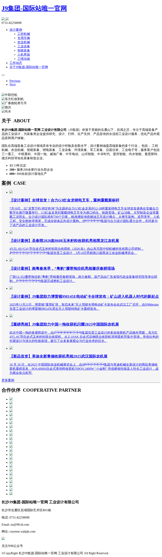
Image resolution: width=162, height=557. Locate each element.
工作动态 (15, 63)
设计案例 (15, 29)
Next (12, 84)
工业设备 (23, 46)
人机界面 (23, 54)
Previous (14, 80)
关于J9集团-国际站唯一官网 (28, 67)
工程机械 (23, 34)
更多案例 (8, 380)
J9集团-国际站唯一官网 (34, 8)
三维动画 (23, 58)
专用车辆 (23, 38)
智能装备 (23, 50)
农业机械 (23, 42)
